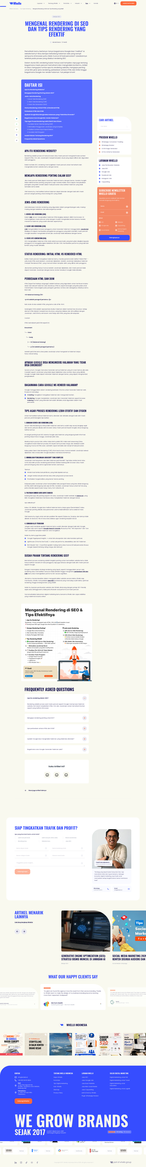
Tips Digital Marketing (25, 8)
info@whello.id (23, 1077)
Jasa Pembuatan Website (110, 165)
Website (120, 222)
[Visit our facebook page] (37, 1163)
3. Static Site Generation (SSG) (37, 104)
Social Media (105, 230)
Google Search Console (52, 528)
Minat (101, 218)
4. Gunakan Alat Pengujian (35, 132)
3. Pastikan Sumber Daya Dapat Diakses (40, 129)
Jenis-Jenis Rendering (33, 96)
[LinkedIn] (17, 119)
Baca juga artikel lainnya (37, 790)
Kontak (96, 3)
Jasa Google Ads (87, 1080)
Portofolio (66, 3)
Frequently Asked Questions (35, 139)
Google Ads (106, 172)
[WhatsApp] (17, 124)
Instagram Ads (107, 178)
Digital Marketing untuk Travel (120, 1080)
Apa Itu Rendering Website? (35, 90)
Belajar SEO (56, 16)
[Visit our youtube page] (32, 1163)
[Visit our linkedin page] (16, 1163)
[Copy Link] (17, 140)
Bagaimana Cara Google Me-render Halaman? (42, 118)
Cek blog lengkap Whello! (24, 922)
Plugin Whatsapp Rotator (90, 1096)
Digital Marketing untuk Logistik (120, 1089)
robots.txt (79, 496)
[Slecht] (47, 775)
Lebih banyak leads (24, 838)
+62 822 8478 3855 (24, 1080)
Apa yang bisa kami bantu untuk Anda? (27, 834)
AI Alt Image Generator (109, 149)
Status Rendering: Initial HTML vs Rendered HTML (42, 108)
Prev (17, 931)
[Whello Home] (15, 3)
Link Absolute (73, 997)
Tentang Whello (53, 3)
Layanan (39, 3)
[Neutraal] (57, 775)
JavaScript (84, 229)
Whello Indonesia (14, 8)
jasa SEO (51, 581)
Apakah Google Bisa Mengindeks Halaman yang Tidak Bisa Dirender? (50, 115)
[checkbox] (100, 222)
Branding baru (22, 841)
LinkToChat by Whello (89, 1093)
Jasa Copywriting (88, 1090)
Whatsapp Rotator (108, 145)
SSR (30, 217)
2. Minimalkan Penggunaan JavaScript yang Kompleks (45, 127)
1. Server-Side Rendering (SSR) (36, 99)
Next (24, 931)
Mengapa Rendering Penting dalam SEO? (39, 93)
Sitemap (56, 1090)
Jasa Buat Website (88, 1083)
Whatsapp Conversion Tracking (112, 142)
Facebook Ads (106, 175)
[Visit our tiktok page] (26, 1163)
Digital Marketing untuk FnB (119, 1077)
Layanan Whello (87, 1073)
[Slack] (17, 129)
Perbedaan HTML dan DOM (34, 111)
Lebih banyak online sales (50, 838)
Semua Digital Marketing (122, 230)
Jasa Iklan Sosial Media (89, 1087)
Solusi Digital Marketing (119, 1073)
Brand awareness (71, 838)
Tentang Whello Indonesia (63, 1073)
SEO (102, 222)
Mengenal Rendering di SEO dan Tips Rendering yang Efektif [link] (48, 8)
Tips (86, 3)
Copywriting (106, 182)
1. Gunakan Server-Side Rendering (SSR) (40, 124)
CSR (26, 229)
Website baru (46, 841)
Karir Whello (58, 1087)
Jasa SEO (105, 168)
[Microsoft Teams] (17, 135)
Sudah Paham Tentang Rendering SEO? (39, 136)
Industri (77, 3)
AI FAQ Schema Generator (111, 152)
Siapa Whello (58, 1077)
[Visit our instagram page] (21, 1163)
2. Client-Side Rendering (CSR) (37, 102)
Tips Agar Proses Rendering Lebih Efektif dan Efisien (43, 121)
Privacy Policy (58, 1093)
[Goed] (66, 775)
